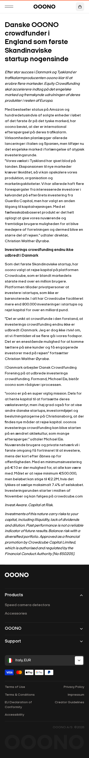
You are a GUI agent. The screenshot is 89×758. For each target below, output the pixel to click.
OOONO (13, 628)
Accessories (16, 613)
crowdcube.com (68, 496)
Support (13, 641)
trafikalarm (56, 132)
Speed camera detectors (27, 605)
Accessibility (14, 715)
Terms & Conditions (20, 695)
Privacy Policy (74, 687)
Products (14, 595)
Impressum (76, 695)
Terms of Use (15, 687)
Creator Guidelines (69, 702)
